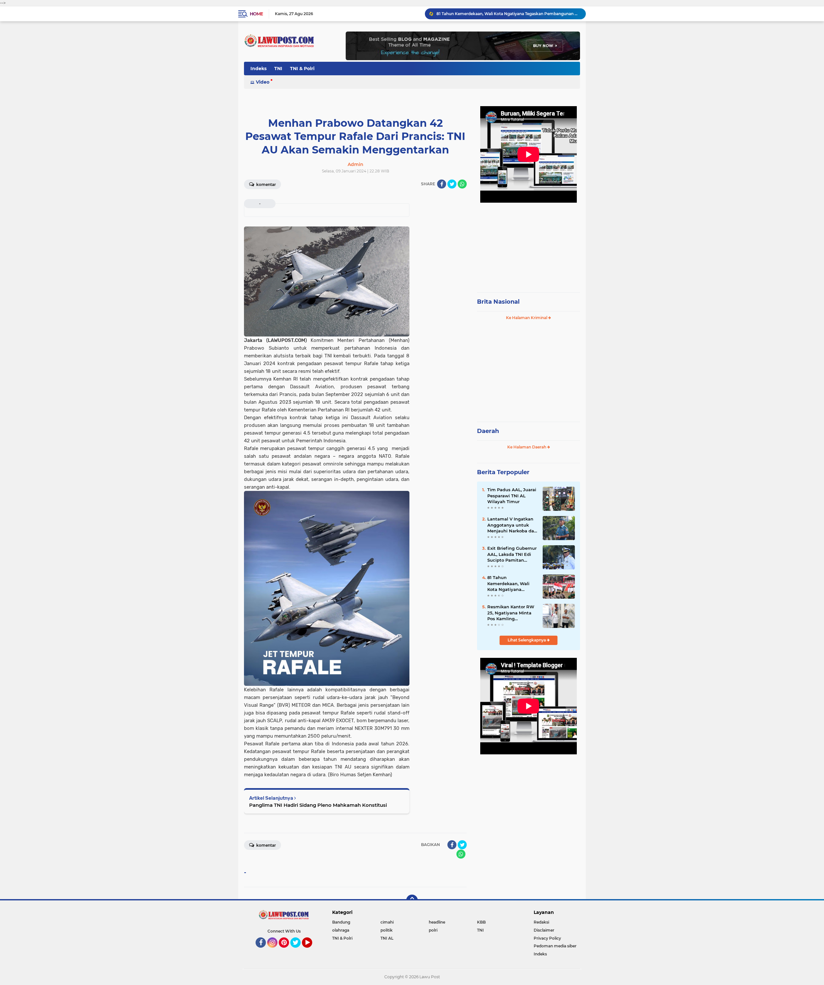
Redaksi (541, 922)
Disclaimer (544, 930)
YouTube (311, 950)
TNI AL (386, 938)
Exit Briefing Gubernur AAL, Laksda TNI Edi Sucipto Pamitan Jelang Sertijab (512, 554)
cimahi (387, 922)
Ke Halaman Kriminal (527, 317)
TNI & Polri (302, 68)
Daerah (488, 431)
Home (256, 14)
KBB (481, 922)
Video (262, 82)
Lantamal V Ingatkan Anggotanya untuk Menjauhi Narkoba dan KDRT (512, 525)
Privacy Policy (547, 938)
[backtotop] (412, 900)
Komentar (265, 184)
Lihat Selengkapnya (527, 640)
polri (433, 930)
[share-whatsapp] (462, 184)
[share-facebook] (441, 184)
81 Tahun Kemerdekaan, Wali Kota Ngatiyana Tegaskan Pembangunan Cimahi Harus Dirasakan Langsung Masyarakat (508, 13)
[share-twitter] (451, 184)
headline (437, 922)
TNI (278, 68)
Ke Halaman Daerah (527, 447)
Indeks (258, 68)
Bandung (341, 922)
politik (386, 930)
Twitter (298, 950)
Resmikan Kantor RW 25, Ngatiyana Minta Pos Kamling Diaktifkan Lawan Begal (510, 612)
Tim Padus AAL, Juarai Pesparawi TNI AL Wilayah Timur (511, 495)
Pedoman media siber (555, 946)
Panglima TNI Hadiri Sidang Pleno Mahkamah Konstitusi (318, 805)
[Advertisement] (528, 244)
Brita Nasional (498, 301)
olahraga (340, 930)
